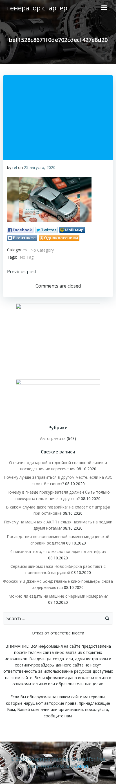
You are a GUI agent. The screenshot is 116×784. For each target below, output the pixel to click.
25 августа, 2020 (39, 167)
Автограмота (53, 438)
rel (14, 167)
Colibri (81, 766)
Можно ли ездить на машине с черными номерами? (58, 596)
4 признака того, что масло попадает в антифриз (58, 551)
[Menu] (104, 8)
